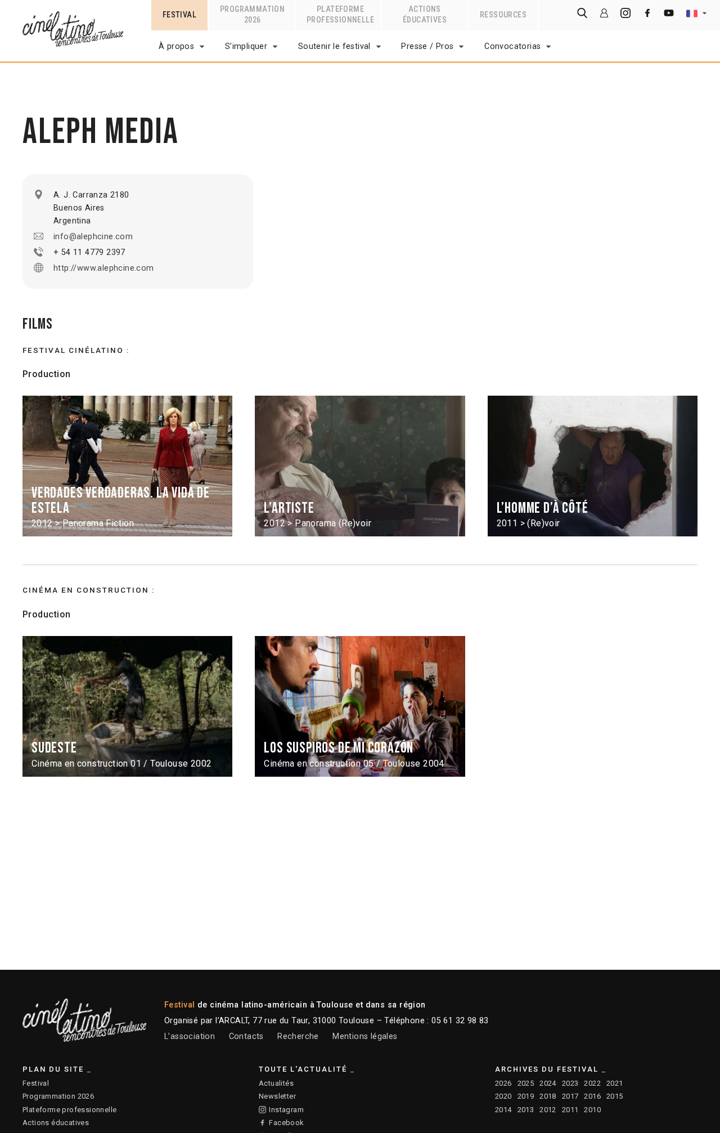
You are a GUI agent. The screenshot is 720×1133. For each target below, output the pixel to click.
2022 (592, 1083)
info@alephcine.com (93, 236)
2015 (614, 1096)
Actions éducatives (55, 1122)
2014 (503, 1109)
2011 (570, 1109)
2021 (614, 1083)
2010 (592, 1109)
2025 (526, 1083)
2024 (547, 1083)
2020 (503, 1096)
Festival (35, 1083)
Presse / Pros (427, 46)
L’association (189, 1036)
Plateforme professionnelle (69, 1109)
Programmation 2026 (58, 1096)
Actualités (276, 1083)
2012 (547, 1109)
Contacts (246, 1036)
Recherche (298, 1036)
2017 (570, 1096)
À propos (176, 46)
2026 (503, 1083)
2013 (526, 1109)
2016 (592, 1096)
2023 (570, 1083)
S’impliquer (246, 46)
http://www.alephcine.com (103, 268)
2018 (547, 1096)
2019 (526, 1096)
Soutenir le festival (334, 46)
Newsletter (277, 1096)
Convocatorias (512, 46)
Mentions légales (364, 1036)
